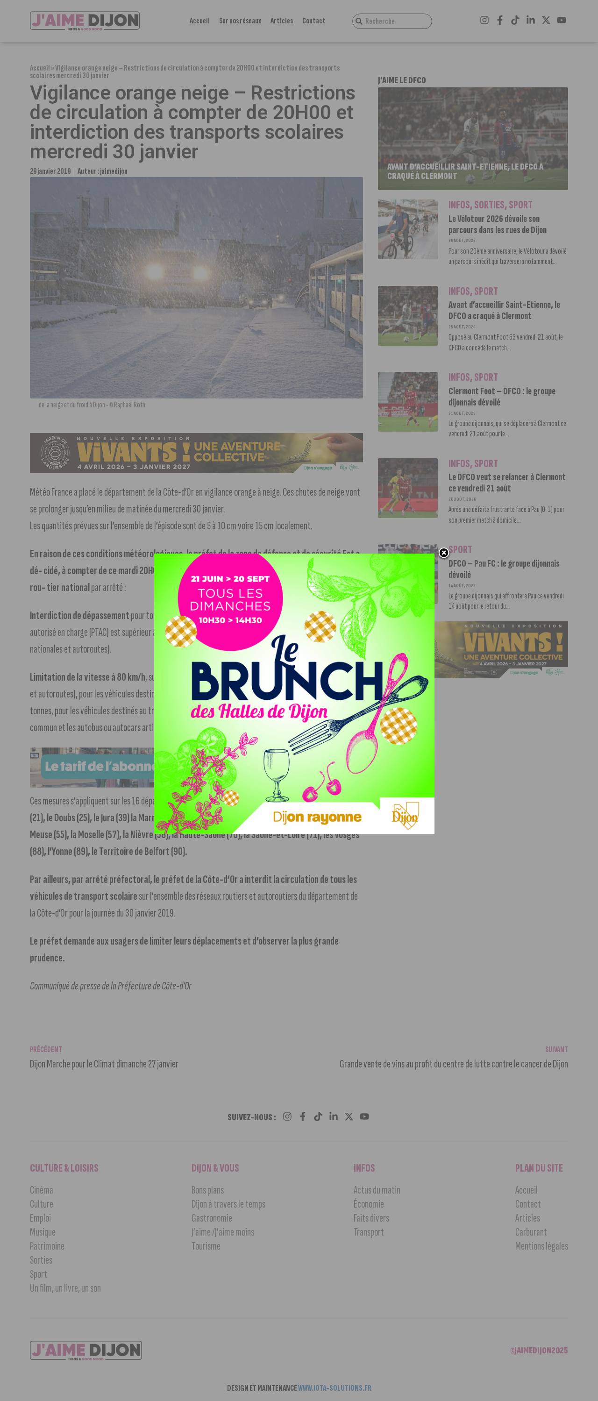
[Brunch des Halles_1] (294, 831)
